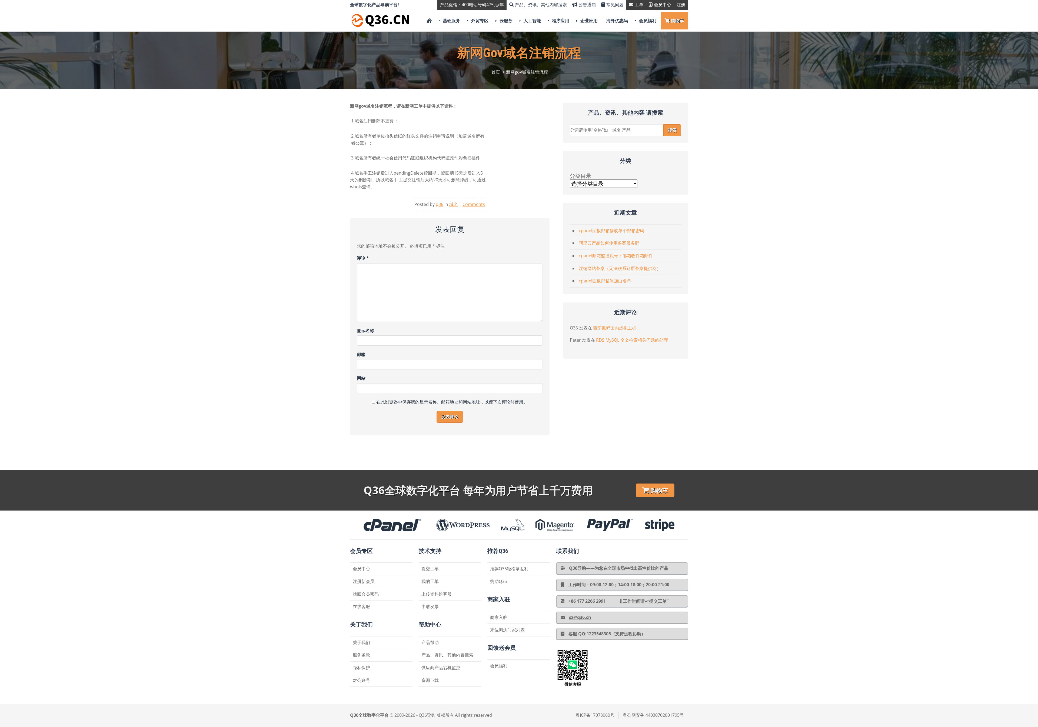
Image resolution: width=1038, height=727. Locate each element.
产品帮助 (430, 642)
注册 (681, 5)
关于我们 (361, 642)
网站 (361, 378)
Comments (474, 204)
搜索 (672, 130)
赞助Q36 (498, 581)
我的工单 (430, 581)
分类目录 (580, 175)
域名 (453, 204)
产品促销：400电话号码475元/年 (472, 5)
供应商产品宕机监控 (440, 668)
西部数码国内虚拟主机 (614, 328)
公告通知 (587, 5)
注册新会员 (363, 581)
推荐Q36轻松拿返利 (509, 569)
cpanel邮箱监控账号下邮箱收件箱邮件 (616, 256)
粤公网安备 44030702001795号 (653, 715)
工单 (639, 5)
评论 (363, 258)
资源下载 (430, 680)
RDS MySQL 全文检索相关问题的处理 (632, 340)
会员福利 (647, 21)
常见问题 (615, 5)
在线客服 (361, 606)
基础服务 (451, 21)
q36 (439, 204)
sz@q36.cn (580, 617)
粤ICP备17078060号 (594, 715)
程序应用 (560, 21)
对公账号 (361, 680)
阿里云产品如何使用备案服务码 (609, 243)
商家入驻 (498, 617)
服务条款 (361, 655)
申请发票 (430, 606)
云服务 (506, 21)
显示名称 (365, 331)
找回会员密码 (366, 594)
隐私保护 (361, 668)
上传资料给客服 (436, 594)
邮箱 (361, 354)
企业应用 (589, 21)
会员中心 (662, 5)
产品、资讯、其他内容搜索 (541, 5)
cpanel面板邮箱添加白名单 (605, 281)
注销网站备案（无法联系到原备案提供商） (620, 268)
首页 (495, 72)
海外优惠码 (617, 21)
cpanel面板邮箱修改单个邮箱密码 (611, 231)
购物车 (677, 21)
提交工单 (430, 569)
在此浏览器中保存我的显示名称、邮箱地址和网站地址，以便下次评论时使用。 (452, 402)
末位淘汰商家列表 (507, 630)
